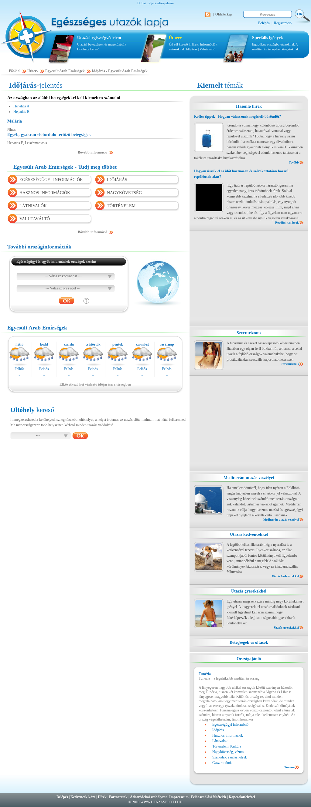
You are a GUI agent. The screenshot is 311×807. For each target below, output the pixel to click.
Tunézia (289, 767)
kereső (32, 410)
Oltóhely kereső (88, 49)
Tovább (294, 162)
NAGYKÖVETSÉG (124, 193)
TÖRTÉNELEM (121, 206)
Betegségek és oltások (249, 642)
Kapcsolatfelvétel (242, 797)
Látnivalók (219, 741)
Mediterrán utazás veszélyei (249, 477)
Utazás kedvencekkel (249, 534)
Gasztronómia (222, 763)
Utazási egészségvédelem (99, 37)
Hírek (102, 797)
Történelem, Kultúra (226, 746)
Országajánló (249, 659)
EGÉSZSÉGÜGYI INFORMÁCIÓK (51, 179)
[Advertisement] (249, 278)
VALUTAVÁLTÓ (34, 219)
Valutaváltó (207, 49)
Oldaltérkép (223, 14)
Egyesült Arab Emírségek (65, 71)
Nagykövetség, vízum (228, 752)
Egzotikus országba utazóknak (274, 44)
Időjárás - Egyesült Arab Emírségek (120, 71)
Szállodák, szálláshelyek (229, 757)
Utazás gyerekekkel (248, 591)
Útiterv (175, 37)
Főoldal (14, 71)
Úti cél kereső (178, 44)
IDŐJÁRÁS (117, 179)
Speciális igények (267, 37)
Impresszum (179, 797)
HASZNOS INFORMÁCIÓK (44, 193)
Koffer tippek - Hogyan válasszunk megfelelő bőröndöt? (237, 116)
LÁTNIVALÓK (33, 206)
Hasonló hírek (249, 106)
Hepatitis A (21, 106)
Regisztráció (283, 23)
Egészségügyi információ (230, 724)
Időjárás (191, 49)
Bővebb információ (92, 152)
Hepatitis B (21, 112)
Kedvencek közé (82, 797)
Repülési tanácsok (287, 222)
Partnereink (118, 797)
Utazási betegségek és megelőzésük (101, 44)
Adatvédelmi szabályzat (148, 797)
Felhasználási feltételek (208, 797)
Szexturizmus (249, 333)
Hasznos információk (227, 735)
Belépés (62, 797)
